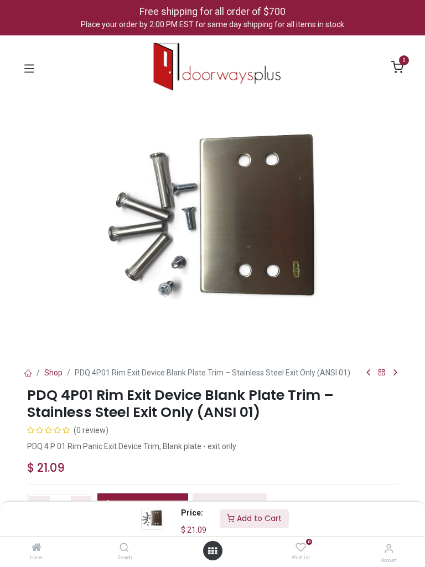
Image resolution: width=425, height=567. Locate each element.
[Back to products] (381, 373)
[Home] (37, 548)
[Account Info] (388, 548)
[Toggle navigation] (29, 67)
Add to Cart (258, 518)
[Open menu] (212, 551)
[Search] (124, 548)
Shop (53, 372)
